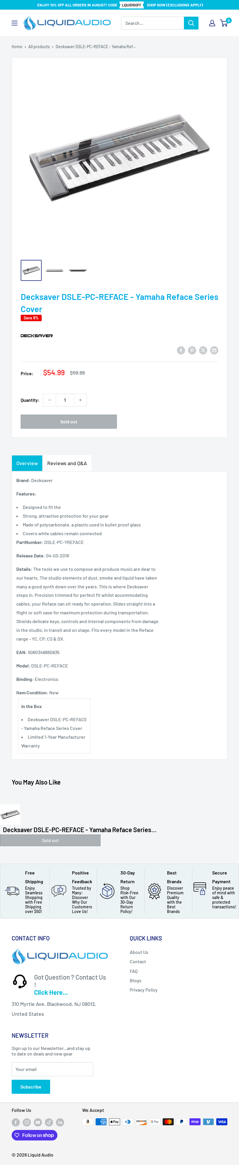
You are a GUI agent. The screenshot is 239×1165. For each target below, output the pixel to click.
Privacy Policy (144, 989)
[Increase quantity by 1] (80, 400)
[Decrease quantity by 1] (49, 400)
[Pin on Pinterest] (192, 349)
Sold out (68, 421)
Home (17, 46)
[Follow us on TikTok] (49, 1122)
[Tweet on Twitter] (203, 349)
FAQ (134, 971)
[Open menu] (14, 23)
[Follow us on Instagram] (27, 1122)
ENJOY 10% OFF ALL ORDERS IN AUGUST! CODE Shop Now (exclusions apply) (120, 5)
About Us (139, 952)
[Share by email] (214, 349)
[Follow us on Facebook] (16, 1122)
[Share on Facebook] (181, 349)
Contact (138, 961)
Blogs (135, 980)
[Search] (191, 23)
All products (39, 46)
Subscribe (30, 1086)
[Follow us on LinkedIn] (60, 1122)
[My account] (212, 23)
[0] (224, 23)
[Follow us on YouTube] (38, 1122)
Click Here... (51, 992)
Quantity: (30, 400)
